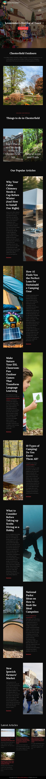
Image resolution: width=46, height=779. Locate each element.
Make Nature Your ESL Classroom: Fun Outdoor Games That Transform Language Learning (12, 374)
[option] (23, 24)
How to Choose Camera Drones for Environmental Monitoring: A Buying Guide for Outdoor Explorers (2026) (23, 740)
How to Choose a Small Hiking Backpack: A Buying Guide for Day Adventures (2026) (37, 739)
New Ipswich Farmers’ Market (11, 673)
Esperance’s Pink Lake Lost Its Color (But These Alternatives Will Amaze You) (8, 739)
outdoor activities (30, 464)
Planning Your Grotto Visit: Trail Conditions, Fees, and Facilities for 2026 (7, 763)
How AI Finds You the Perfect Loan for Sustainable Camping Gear (32, 281)
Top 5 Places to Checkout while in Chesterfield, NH (13, 150)
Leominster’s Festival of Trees (23, 23)
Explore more (23, 28)
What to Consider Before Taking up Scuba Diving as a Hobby (12, 520)
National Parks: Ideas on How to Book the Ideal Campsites (32, 601)
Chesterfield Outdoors (23, 53)
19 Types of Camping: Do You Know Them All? (32, 452)
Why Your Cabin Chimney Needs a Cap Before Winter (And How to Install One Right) (12, 195)
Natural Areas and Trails (33, 155)
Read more (8, 257)
